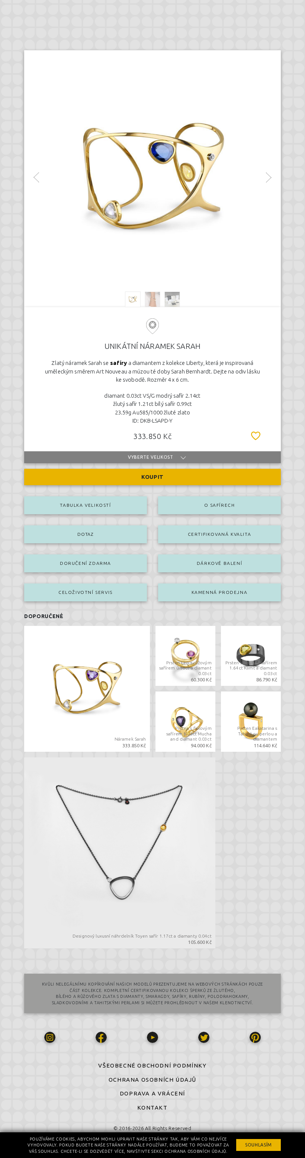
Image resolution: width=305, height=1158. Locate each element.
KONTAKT (152, 1107)
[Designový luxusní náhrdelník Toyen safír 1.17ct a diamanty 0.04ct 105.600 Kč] (119, 852)
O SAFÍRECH (219, 505)
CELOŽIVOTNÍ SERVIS (85, 592)
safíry (118, 363)
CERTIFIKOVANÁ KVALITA (219, 534)
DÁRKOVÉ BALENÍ (219, 563)
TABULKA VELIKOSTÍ (85, 505)
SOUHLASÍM (258, 1144)
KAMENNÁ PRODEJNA (220, 592)
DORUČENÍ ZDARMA (85, 563)
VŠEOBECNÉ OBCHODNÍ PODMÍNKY (152, 1065)
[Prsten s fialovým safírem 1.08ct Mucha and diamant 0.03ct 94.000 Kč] (185, 721)
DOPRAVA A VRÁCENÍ (152, 1093)
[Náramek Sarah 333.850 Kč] (87, 688)
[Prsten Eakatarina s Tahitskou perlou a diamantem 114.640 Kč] (251, 721)
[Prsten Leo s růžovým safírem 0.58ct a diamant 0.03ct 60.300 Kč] (185, 655)
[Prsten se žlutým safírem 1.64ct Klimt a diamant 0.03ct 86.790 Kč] (251, 655)
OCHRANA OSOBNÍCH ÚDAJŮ (152, 1079)
